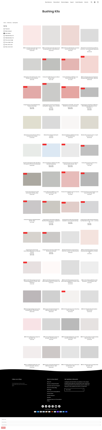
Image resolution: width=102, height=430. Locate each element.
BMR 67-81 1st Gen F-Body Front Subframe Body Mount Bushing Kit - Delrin (89, 337)
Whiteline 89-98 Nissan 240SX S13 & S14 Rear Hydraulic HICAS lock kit (70, 135)
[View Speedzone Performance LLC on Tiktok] (59, 406)
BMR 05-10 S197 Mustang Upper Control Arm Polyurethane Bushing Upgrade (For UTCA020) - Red (89, 251)
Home (5, 22)
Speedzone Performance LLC (52, 409)
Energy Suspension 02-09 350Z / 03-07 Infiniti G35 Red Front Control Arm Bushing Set (70, 105)
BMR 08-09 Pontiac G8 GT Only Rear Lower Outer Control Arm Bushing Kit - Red (70, 48)
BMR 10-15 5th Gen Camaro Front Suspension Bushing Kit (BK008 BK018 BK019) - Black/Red (89, 77)
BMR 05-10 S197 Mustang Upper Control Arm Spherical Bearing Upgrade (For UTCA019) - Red (51, 281)
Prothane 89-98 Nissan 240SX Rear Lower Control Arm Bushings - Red (70, 77)
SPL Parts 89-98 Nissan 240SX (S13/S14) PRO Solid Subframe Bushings (51, 163)
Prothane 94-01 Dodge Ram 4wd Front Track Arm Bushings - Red (70, 192)
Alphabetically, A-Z (9, 35)
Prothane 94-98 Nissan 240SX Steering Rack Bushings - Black (32, 220)
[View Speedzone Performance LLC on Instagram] (52, 406)
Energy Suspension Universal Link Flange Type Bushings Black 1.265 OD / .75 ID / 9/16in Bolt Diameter (51, 106)
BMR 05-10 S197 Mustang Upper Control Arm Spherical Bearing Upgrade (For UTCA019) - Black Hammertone (70, 281)
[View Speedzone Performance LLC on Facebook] (43, 406)
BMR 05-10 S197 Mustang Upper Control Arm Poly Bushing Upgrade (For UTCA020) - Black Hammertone (32, 281)
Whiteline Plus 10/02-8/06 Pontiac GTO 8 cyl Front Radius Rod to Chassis (32, 135)
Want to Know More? (52, 379)
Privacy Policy (50, 393)
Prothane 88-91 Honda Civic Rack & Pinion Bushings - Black (89, 163)
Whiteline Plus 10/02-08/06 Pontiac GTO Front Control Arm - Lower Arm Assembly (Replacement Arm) (89, 49)
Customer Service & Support (53, 385)
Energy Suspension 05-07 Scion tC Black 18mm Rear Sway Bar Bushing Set (51, 250)
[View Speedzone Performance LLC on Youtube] (56, 406)
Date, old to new (8, 44)
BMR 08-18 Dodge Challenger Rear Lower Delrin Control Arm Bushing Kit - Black (70, 337)
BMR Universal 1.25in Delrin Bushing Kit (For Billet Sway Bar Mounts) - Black (51, 310)
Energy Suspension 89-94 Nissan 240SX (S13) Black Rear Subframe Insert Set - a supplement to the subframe (51, 220)
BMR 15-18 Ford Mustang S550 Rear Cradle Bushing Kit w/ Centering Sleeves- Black (89, 281)
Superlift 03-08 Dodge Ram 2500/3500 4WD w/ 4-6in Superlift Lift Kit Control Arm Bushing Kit (32, 163)
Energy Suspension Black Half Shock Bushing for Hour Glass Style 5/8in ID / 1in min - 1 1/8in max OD (89, 220)
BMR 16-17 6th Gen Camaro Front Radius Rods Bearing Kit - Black (89, 365)
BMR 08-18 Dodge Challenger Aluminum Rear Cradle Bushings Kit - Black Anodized (32, 310)
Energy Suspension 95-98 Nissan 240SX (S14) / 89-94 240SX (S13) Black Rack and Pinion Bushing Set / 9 (89, 106)
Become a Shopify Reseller (53, 383)
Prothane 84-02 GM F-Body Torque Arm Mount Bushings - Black (51, 77)
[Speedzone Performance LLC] (11, 2)
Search (3, 427)
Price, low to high (9, 40)
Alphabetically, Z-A (9, 37)
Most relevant (8, 31)
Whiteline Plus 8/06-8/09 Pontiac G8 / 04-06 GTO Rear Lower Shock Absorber (32, 77)
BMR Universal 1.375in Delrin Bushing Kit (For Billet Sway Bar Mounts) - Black (51, 365)
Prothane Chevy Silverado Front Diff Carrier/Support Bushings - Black (32, 192)
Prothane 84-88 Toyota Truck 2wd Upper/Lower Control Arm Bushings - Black (89, 192)
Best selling (7, 33)
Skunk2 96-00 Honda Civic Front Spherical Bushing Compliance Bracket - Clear (70, 163)
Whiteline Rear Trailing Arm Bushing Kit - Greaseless (51, 135)
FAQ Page (49, 389)
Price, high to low (9, 42)
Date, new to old (8, 46)
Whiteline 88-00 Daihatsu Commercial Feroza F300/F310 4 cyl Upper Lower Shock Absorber (70, 250)
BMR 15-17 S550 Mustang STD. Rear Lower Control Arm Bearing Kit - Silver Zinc (32, 365)
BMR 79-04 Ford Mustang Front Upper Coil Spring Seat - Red (32, 337)
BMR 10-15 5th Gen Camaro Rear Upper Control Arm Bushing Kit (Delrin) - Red (32, 48)
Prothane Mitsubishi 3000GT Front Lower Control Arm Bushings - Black (51, 192)
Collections (9, 22)
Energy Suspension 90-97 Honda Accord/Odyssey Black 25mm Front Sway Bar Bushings (32, 251)
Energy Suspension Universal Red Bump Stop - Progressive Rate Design (32, 105)
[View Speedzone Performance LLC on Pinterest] (49, 406)
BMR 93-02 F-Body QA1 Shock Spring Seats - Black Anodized (89, 310)
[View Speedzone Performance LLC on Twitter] (46, 406)
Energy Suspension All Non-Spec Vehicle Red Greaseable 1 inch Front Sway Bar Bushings (70, 220)
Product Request (51, 395)
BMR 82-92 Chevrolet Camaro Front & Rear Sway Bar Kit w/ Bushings (70, 310)
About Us (49, 381)
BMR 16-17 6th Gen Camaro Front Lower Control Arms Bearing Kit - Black (70, 365)
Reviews (49, 397)
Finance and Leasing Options (53, 391)
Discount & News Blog (52, 387)
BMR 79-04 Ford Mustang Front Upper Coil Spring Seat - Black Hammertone (51, 337)
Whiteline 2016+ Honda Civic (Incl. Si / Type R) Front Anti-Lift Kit (89, 135)
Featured (7, 28)
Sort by (5, 26)
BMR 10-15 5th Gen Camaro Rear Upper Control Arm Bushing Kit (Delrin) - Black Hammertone (51, 48)
